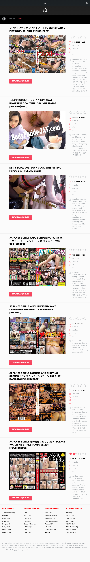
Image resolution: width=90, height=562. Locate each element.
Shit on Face (70, 532)
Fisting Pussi (82, 68)
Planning (75, 283)
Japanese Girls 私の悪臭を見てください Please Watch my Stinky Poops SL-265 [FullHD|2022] (37, 445)
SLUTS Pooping (72, 527)
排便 (77, 86)
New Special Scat (51, 521)
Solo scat (83, 134)
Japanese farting (78, 485)
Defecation (76, 66)
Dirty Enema (6, 527)
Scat (77, 134)
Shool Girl (81, 492)
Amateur (82, 476)
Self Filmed (70, 521)
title (36, 18)
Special (75, 201)
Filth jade (75, 146)
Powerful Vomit (50, 529)
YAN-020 (75, 288)
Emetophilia (6, 532)
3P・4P (81, 272)
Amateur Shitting (8, 512)
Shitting (75, 77)
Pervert (75, 487)
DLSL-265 (76, 480)
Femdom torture (78, 219)
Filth (25, 512)
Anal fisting (76, 137)
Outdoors (76, 281)
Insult (79, 279)
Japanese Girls (80, 297)
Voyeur (75, 494)
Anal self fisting (78, 206)
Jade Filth (27, 532)
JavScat (75, 48)
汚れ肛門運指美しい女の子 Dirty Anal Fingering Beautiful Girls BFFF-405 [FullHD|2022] (32, 103)
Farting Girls (28, 515)
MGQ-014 (82, 347)
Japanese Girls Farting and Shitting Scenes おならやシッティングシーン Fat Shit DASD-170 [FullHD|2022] (34, 376)
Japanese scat (81, 73)
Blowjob (81, 276)
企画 (79, 428)
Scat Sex (75, 45)
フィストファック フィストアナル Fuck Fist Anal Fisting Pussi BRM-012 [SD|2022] (37, 29)
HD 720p (75, 345)
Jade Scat (48, 512)
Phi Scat (48, 527)
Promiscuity (76, 421)
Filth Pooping (28, 527)
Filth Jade (27, 518)
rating (25, 18)
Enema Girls (6, 529)
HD (73, 134)
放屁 (85, 494)
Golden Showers (30, 524)
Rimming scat (77, 221)
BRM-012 (75, 64)
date (20, 18)
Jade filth (81, 148)
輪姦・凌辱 (76, 295)
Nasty (74, 75)
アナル (82, 288)
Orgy (83, 279)
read (31, 18)
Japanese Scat (50, 518)
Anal (79, 274)
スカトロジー (77, 79)
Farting (75, 476)
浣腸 (80, 292)
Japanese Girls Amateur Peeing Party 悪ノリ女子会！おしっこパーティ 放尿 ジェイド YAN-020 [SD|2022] (37, 241)
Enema (75, 272)
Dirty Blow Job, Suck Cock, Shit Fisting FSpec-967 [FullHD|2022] (35, 169)
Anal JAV (81, 61)
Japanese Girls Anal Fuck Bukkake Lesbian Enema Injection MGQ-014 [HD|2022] (32, 310)
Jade (25, 529)
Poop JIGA (49, 524)
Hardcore (75, 70)
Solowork (83, 350)
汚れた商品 (76, 91)
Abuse (74, 274)
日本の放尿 (76, 496)
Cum (74, 279)
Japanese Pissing (51, 515)
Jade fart (79, 483)
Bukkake (75, 407)
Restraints (48, 532)
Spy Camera (70, 518)
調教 (84, 292)
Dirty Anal (6, 524)
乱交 (82, 290)
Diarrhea (5, 521)
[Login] (87, 3)
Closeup (5, 515)
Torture (83, 286)
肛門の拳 (84, 91)
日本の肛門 (82, 88)
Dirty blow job (81, 212)
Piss (81, 281)
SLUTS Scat (70, 524)
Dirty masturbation (79, 215)
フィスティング (81, 82)
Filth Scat (27, 521)
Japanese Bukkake (79, 416)
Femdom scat (77, 59)
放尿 (76, 292)
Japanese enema (78, 419)
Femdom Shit (77, 217)
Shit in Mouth (71, 529)
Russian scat (76, 224)
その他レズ (83, 425)
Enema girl (81, 414)
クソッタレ (83, 77)
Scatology (81, 75)
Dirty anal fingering (79, 144)
